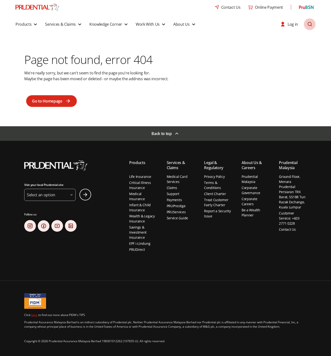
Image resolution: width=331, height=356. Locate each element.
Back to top (161, 133)
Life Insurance (140, 176)
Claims (172, 187)
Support (173, 193)
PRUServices (176, 212)
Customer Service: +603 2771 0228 (289, 218)
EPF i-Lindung (139, 243)
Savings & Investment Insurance (138, 232)
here (34, 315)
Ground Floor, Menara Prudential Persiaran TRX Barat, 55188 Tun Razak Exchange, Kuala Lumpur (292, 191)
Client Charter (215, 193)
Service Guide (177, 218)
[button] (27, 24)
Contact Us (287, 229)
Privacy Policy (214, 176)
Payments (174, 200)
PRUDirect (137, 249)
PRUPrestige (176, 206)
